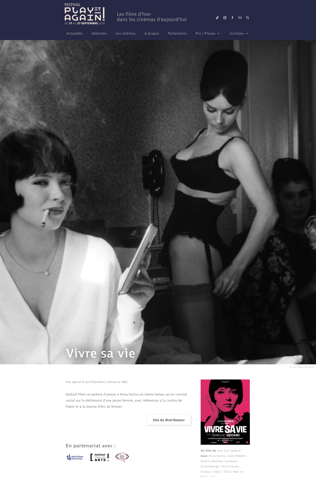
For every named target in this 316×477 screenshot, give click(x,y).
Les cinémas (126, 33)
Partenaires (177, 33)
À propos (152, 33)
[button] (169, 420)
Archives (237, 33)
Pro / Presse (205, 33)
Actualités (74, 33)
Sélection (99, 33)
